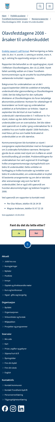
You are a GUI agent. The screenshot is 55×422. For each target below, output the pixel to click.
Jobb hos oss (10, 261)
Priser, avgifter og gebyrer (16, 348)
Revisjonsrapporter (40, 18)
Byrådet (8, 307)
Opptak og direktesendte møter (18, 285)
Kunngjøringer (11, 266)
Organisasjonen (11, 312)
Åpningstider (10, 358)
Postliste (8, 275)
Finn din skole (11, 367)
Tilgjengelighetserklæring (16, 399)
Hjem (4, 15)
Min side (8, 339)
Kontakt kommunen (13, 385)
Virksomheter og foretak (15, 317)
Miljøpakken (10, 321)
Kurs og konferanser (13, 290)
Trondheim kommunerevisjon (15, 18)
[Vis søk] (40, 6)
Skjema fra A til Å (12, 353)
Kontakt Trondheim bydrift (16, 390)
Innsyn (7, 280)
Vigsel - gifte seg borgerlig (15, 295)
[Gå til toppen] (27, 244)
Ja (19, 233)
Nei (36, 233)
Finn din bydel (11, 363)
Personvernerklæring (14, 394)
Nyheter (8, 271)
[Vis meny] (49, 6)
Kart (6, 344)
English (8, 372)
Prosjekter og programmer (16, 326)
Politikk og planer (18, 15)
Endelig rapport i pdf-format (15, 51)
